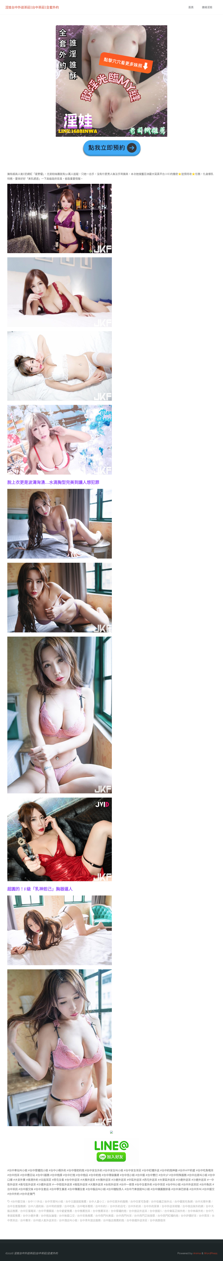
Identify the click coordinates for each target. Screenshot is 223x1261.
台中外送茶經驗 (171, 1206)
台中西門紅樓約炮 (167, 1215)
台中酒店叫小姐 (68, 1220)
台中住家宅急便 (139, 1201)
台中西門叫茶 (124, 1215)
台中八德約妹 (36, 1206)
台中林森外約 (195, 1211)
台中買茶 (204, 1215)
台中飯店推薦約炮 (113, 1220)
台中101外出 (35, 1201)
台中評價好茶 (189, 1215)
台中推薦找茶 (82, 1211)
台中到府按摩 (54, 1206)
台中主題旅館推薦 (76, 1201)
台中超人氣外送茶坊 (45, 1220)
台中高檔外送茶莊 (136, 1220)
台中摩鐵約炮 (118, 1211)
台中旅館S (156, 1211)
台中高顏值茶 (158, 1220)
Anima (197, 1253)
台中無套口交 (67, 1215)
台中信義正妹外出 (161, 1201)
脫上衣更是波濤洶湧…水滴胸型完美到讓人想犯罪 (53, 482)
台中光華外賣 (203, 1201)
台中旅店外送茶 (138, 1211)
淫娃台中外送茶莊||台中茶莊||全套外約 (32, 7)
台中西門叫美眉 (104, 1215)
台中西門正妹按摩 (144, 1215)
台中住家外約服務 (117, 1201)
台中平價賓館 (46, 1211)
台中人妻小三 (97, 1201)
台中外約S (101, 1206)
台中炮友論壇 (49, 1215)
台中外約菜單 (151, 1206)
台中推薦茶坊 (100, 1211)
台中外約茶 (134, 1206)
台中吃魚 (69, 1206)
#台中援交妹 (18, 1201)
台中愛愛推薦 (64, 1211)
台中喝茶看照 (85, 1206)
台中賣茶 (25, 1220)
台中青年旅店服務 (90, 1220)
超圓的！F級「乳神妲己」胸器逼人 (40, 889)
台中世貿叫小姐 (54, 1201)
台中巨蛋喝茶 (28, 1211)
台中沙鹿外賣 (31, 1215)
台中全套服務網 (16, 1206)
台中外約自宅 (118, 1206)
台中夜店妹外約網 (192, 1206)
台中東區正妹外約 (174, 1211)
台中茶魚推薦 (85, 1215)
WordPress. (211, 1253)
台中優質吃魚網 (183, 1201)
